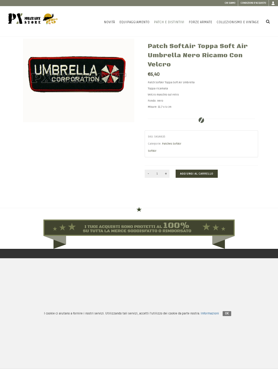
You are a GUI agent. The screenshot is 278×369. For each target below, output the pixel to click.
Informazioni (210, 313)
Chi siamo (230, 2)
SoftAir (152, 151)
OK (227, 313)
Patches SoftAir (171, 143)
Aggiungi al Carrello (196, 173)
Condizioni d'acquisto (253, 2)
